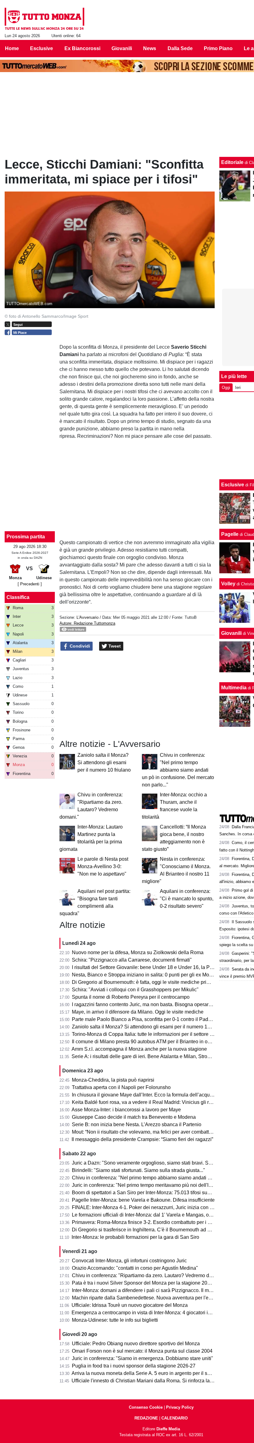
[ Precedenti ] (30, 584)
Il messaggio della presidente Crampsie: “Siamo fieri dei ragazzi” (142, 1139)
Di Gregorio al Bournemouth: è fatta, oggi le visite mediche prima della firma (154, 982)
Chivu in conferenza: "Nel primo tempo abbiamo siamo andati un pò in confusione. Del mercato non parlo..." (178, 769)
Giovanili (231, 633)
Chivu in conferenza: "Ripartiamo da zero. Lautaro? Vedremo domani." (149, 1275)
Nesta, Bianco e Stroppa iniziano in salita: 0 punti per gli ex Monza (144, 974)
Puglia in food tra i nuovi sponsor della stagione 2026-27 (133, 1365)
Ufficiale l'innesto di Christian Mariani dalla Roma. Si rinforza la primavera (152, 1380)
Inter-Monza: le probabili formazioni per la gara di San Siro (135, 1237)
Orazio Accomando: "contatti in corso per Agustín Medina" (135, 1268)
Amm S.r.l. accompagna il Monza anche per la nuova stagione (139, 1049)
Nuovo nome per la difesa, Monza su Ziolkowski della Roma (138, 952)
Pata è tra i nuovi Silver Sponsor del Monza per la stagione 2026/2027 (148, 1283)
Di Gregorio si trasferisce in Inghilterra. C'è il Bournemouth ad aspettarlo (150, 1229)
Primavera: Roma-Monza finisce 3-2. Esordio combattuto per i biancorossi (152, 1222)
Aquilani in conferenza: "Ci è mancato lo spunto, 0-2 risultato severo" (186, 899)
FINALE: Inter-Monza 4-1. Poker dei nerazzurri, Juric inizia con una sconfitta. (155, 1207)
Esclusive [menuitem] (41, 48)
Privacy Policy (180, 1407)
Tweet (114, 646)
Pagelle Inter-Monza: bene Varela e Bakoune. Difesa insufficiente (143, 1200)
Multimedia (234, 687)
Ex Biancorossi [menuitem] (82, 48)
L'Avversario (88, 617)
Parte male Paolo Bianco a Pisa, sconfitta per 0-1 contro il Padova (144, 1019)
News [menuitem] (149, 48)
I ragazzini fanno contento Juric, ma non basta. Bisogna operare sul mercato (155, 1004)
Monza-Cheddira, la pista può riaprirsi (113, 1080)
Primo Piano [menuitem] (218, 48)
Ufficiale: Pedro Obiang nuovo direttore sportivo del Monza (136, 1343)
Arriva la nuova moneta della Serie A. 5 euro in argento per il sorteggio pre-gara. (159, 1373)
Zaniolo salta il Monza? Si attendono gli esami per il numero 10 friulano (104, 762)
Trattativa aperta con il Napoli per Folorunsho (121, 1087)
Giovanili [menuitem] (122, 48)
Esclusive (232, 484)
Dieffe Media (168, 1429)
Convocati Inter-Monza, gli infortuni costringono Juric (129, 1260)
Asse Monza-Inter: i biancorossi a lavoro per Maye (126, 1109)
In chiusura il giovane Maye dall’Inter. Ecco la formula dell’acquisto (144, 1094)
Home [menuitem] (12, 48)
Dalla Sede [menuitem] (180, 48)
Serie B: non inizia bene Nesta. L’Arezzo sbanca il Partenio (136, 1124)
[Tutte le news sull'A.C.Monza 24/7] (44, 19)
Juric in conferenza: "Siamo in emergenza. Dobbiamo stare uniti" (142, 1358)
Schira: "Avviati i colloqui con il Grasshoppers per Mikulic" (135, 989)
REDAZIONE (146, 1418)
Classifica (18, 597)
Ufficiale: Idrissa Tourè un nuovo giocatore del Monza (130, 1305)
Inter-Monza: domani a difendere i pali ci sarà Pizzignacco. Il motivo (145, 1290)
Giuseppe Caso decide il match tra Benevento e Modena (134, 1117)
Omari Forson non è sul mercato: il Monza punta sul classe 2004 (142, 1351)
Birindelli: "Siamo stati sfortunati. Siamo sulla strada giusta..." (138, 1170)
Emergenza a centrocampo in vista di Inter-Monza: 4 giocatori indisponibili (152, 1312)
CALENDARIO (174, 1418)
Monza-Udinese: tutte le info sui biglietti (115, 1320)
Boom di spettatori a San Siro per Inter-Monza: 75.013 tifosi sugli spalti (149, 1192)
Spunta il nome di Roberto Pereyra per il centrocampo (131, 997)
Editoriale (232, 162)
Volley (228, 583)
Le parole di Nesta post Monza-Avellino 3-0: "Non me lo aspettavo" (102, 866)
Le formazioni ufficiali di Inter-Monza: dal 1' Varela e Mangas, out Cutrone (152, 1214)
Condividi (79, 646)
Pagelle (230, 534)
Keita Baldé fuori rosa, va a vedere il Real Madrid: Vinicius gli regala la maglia (157, 1102)
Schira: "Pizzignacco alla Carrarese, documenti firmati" (132, 960)
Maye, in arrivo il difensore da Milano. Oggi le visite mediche (138, 1011)
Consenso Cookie (146, 1407)
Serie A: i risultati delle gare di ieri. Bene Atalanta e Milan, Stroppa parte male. (156, 1056)
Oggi (226, 387)
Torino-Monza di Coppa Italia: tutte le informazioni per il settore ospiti (146, 1034)
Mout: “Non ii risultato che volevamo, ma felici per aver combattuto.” (145, 1132)
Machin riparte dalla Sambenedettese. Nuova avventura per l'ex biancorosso (155, 1297)
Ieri (238, 387)
